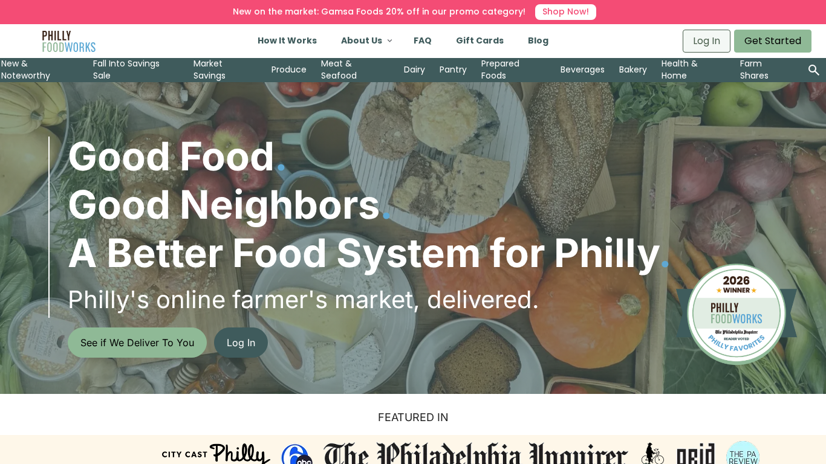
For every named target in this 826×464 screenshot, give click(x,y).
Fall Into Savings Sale (126, 69)
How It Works (287, 40)
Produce (289, 69)
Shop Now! (565, 11)
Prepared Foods (500, 69)
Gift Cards (480, 40)
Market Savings (209, 69)
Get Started (772, 41)
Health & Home (680, 69)
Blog (538, 40)
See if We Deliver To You (137, 343)
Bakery (633, 69)
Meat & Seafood (339, 69)
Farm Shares (754, 69)
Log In (706, 41)
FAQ (423, 40)
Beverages (583, 69)
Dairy (414, 69)
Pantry (453, 69)
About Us (361, 40)
